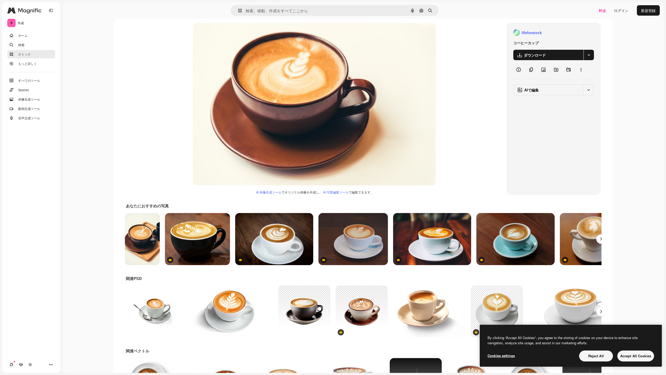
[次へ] (601, 239)
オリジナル (228, 32)
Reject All (596, 355)
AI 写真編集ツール (336, 192)
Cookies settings (501, 355)
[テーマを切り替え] (30, 364)
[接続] (11, 364)
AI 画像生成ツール (268, 192)
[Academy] (21, 364)
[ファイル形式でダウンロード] (589, 55)
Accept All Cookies (635, 355)
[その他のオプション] (581, 69)
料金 (602, 10)
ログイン (621, 10)
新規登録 (648, 10)
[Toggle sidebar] (51, 10)
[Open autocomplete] (238, 10)
